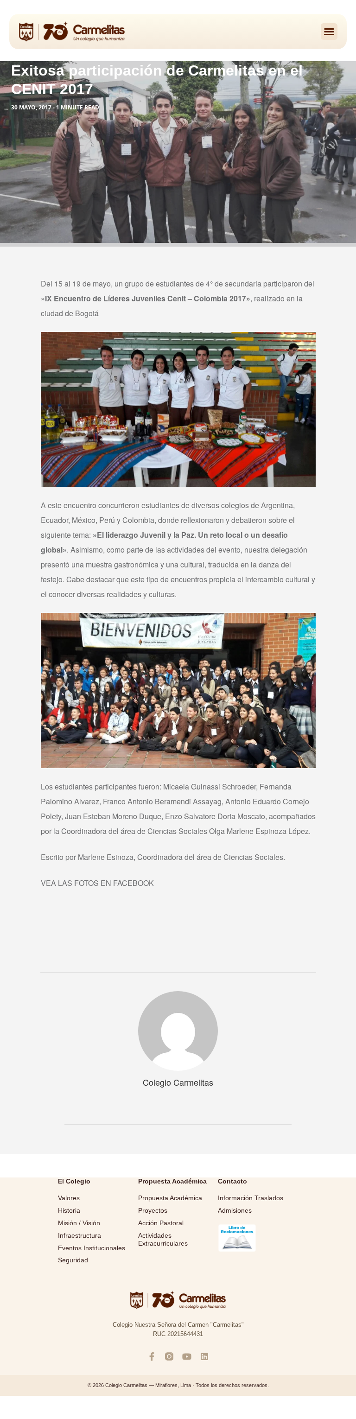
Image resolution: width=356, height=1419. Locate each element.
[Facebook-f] (151, 1356)
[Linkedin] (204, 1356)
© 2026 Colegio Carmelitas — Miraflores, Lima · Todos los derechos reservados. (178, 1385)
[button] (329, 31)
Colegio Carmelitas (178, 1082)
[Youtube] (187, 1356)
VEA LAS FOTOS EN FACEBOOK (98, 883)
